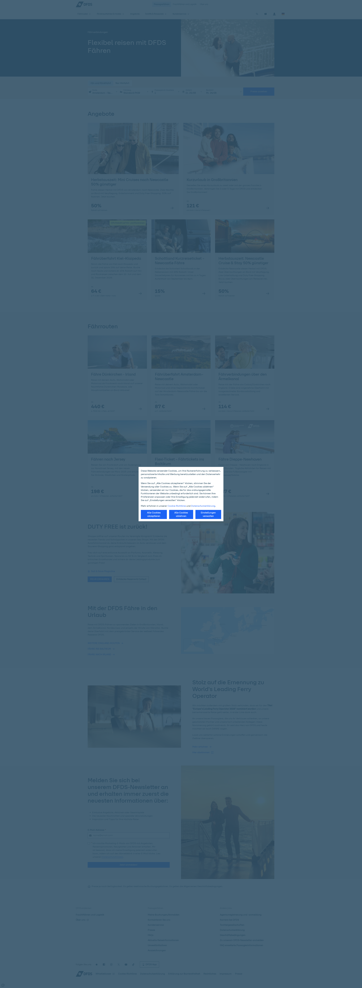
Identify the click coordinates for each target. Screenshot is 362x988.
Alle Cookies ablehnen (181, 514)
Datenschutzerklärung (203, 506)
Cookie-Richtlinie (177, 506)
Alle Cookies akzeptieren (154, 514)
